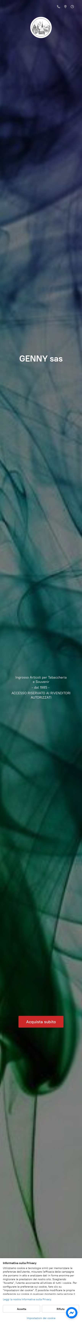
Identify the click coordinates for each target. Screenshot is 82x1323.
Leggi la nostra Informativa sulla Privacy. (27, 1299)
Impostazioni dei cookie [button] (41, 1318)
